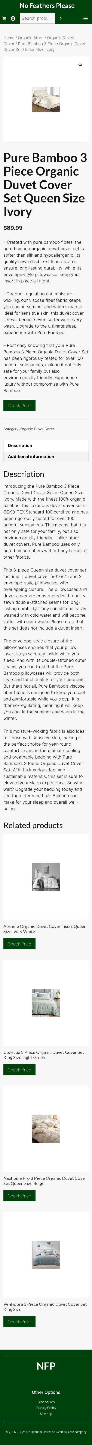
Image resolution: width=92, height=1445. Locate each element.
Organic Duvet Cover (37, 429)
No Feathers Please (47, 5)
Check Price (19, 405)
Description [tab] (20, 445)
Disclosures (46, 1401)
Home (9, 37)
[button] (80, 65)
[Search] (60, 18)
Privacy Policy (46, 1407)
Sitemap (46, 1413)
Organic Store (31, 37)
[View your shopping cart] (4, 18)
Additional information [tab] (31, 456)
